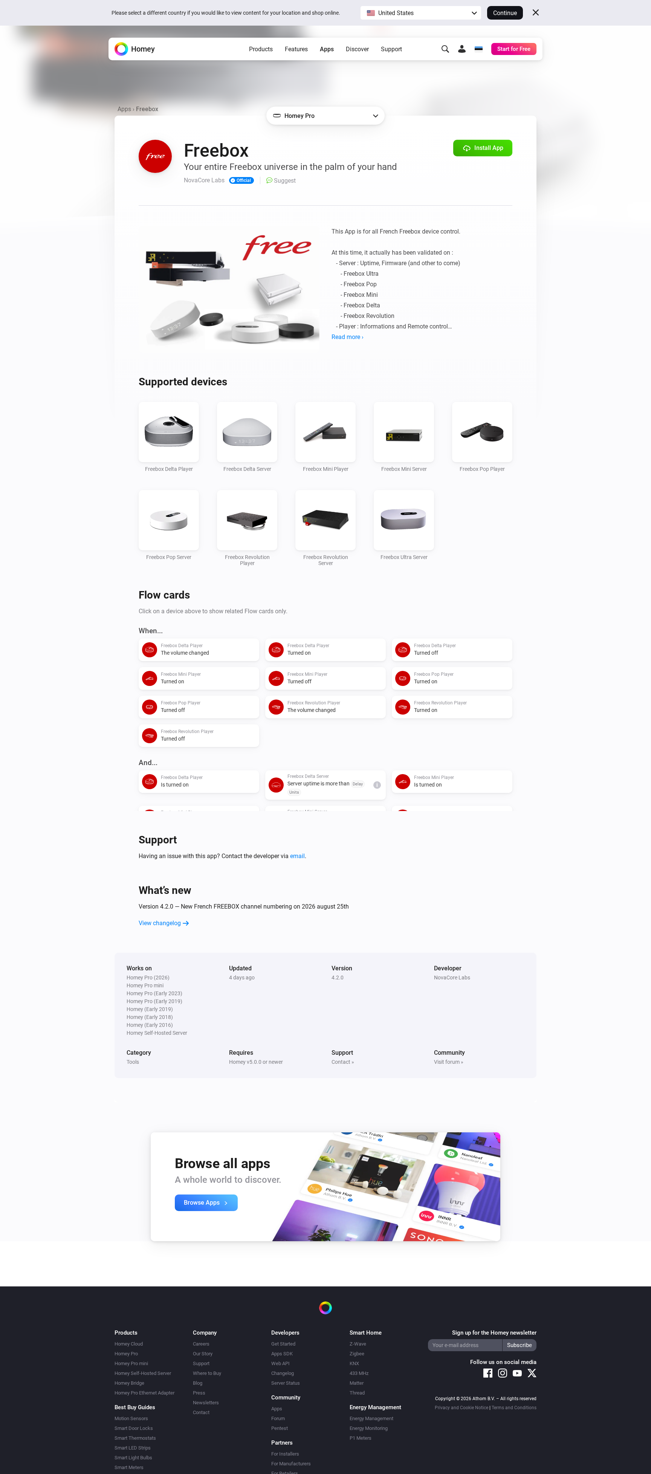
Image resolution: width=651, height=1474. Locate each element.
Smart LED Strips (133, 1448)
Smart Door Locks (134, 1428)
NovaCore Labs (452, 978)
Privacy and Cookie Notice (461, 1407)
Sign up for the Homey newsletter (494, 1332)
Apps (327, 49)
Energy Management (371, 1418)
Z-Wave (358, 1344)
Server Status (285, 1383)
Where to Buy (207, 1373)
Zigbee (357, 1353)
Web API (280, 1363)
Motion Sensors (131, 1418)
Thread (357, 1393)
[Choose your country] (478, 49)
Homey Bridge (129, 1383)
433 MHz (359, 1373)
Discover (357, 49)
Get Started (283, 1344)
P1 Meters (360, 1438)
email (297, 856)
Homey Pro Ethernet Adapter (144, 1393)
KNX (354, 1363)
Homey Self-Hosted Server (143, 1373)
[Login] (462, 49)
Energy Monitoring (369, 1428)
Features (296, 49)
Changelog (282, 1373)
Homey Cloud (129, 1344)
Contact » (343, 1062)
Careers (201, 1344)
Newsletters (206, 1402)
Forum (278, 1418)
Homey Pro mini (131, 1363)
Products (261, 49)
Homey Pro (126, 1353)
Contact (201, 1412)
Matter (357, 1383)
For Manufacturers (291, 1463)
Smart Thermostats (135, 1438)
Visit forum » (448, 1062)
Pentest (279, 1428)
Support (391, 49)
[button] (421, 13)
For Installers (285, 1454)
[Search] (445, 49)
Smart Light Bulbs (133, 1457)
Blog (197, 1383)
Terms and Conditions (514, 1407)
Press (199, 1393)
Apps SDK (282, 1353)
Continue (505, 13)
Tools (133, 1062)
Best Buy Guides (135, 1407)
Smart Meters (129, 1467)
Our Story (202, 1353)
